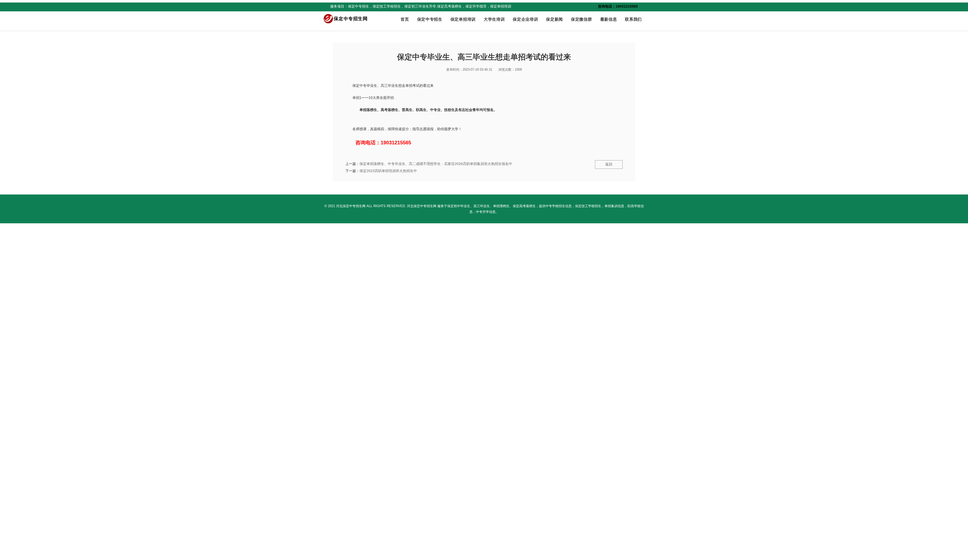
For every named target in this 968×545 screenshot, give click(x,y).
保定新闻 (554, 19)
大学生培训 (494, 19)
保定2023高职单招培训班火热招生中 (388, 171)
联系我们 (633, 19)
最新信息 (608, 19)
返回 (608, 164)
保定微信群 (581, 19)
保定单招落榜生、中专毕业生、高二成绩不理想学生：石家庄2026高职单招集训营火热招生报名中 (435, 164)
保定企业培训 (525, 19)
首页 (405, 19)
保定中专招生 (429, 19)
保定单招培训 (463, 19)
